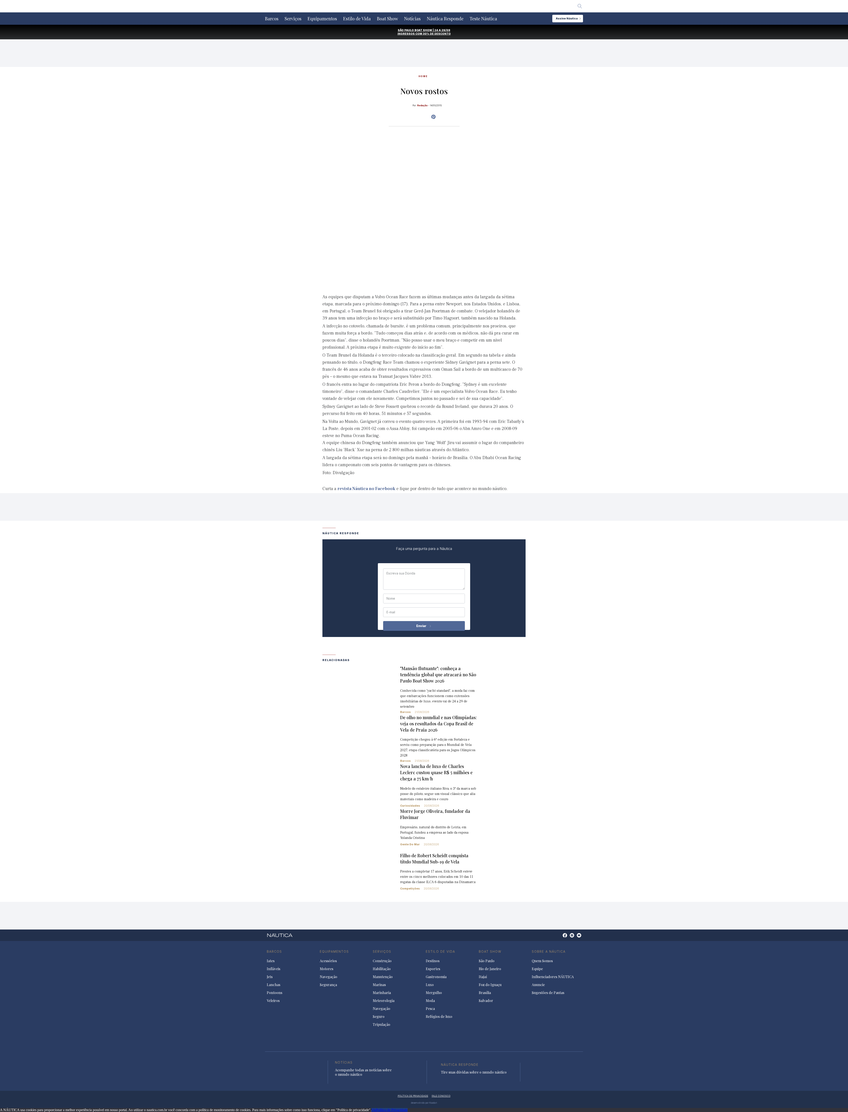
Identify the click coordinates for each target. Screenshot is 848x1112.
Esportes (433, 969)
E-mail (390, 612)
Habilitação (382, 969)
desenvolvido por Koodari (424, 1102)
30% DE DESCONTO (437, 33)
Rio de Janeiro (490, 969)
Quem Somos (542, 961)
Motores (326, 969)
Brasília (485, 992)
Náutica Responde (445, 18)
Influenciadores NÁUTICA (553, 977)
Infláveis (273, 969)
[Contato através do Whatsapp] (560, 938)
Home (423, 76)
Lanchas (273, 985)
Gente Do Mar (410, 844)
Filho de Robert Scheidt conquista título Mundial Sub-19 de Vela (434, 858)
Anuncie (538, 985)
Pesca (430, 1008)
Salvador (486, 1000)
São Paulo (486, 961)
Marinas (379, 985)
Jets (270, 977)
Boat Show (387, 18)
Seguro (378, 1016)
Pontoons (274, 992)
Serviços (293, 18)
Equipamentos (322, 18)
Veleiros (273, 1000)
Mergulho (434, 992)
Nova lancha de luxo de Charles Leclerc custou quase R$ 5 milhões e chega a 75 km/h (436, 772)
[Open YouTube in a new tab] (433, 117)
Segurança (328, 985)
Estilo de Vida (357, 18)
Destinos (432, 961)
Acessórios (328, 961)
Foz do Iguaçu (490, 985)
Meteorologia (383, 1000)
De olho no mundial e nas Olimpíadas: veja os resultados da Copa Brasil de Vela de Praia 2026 (438, 723)
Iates (270, 961)
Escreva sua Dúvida (400, 573)
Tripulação (381, 1024)
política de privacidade (413, 1096)
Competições (410, 888)
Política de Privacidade (392, 1110)
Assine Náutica (567, 18)
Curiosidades (410, 805)
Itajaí (483, 977)
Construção (382, 961)
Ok (373, 1110)
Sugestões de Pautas (548, 992)
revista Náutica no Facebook (366, 489)
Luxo (430, 985)
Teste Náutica (483, 18)
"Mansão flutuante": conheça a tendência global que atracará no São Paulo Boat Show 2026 (438, 674)
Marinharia (382, 992)
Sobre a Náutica (549, 951)
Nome (390, 598)
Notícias (412, 18)
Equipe (537, 969)
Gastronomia (436, 977)
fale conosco (441, 1096)
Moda (430, 1000)
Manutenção (383, 977)
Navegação (328, 977)
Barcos (271, 18)
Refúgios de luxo (439, 1016)
